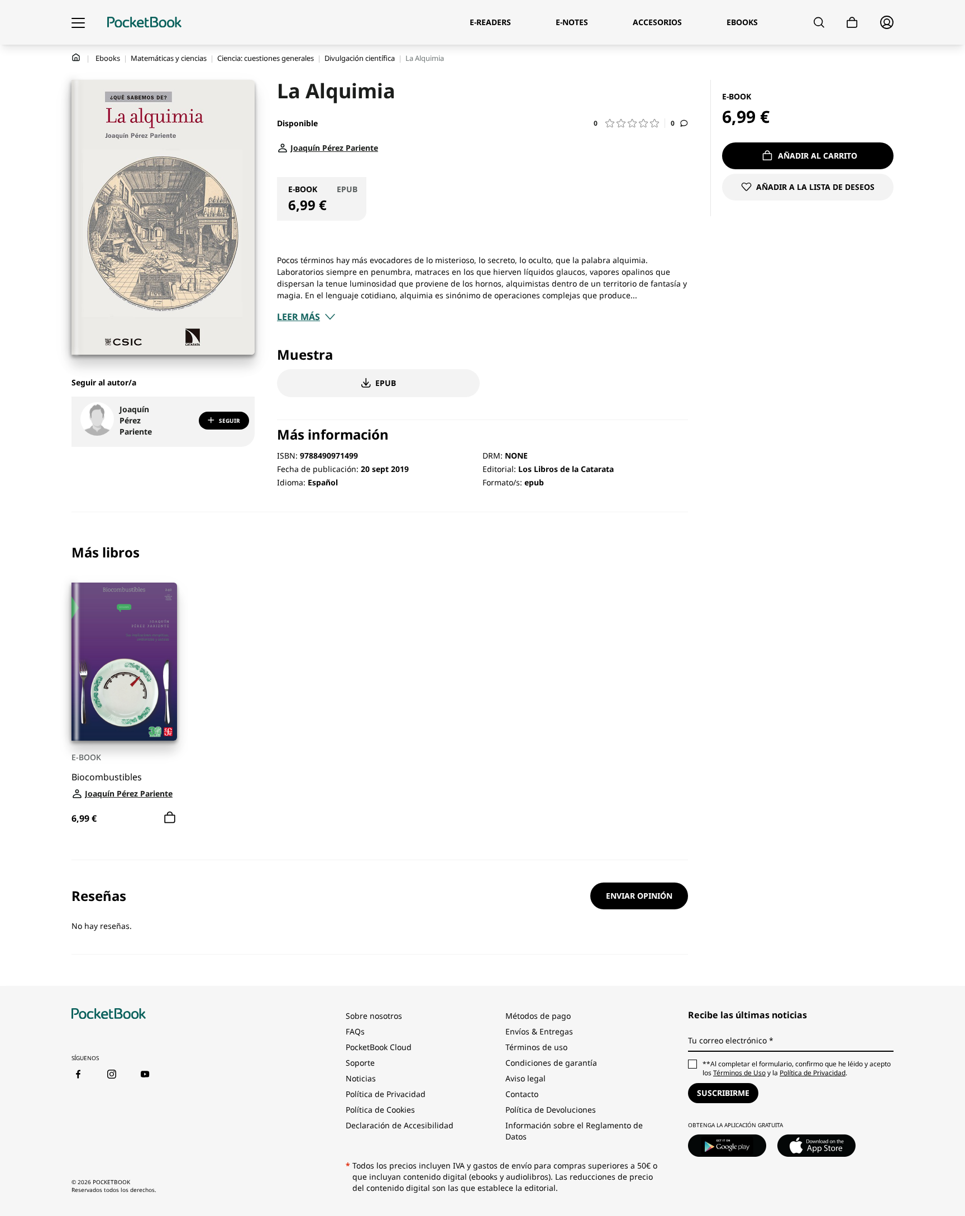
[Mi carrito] (852, 22)
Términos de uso (536, 1047)
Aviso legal (525, 1078)
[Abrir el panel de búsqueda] (819, 22)
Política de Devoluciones (550, 1109)
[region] (380, 685)
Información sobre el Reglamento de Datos (574, 1131)
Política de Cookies (380, 1109)
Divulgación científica (359, 58)
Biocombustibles (106, 777)
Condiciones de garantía (551, 1062)
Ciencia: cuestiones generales (265, 58)
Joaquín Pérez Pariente (136, 420)
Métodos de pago (538, 1015)
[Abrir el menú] (78, 22)
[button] (629, 123)
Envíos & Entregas (539, 1031)
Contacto (521, 1094)
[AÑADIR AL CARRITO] (170, 817)
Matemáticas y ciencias (169, 58)
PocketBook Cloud (379, 1047)
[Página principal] (144, 22)
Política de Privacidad (386, 1094)
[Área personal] (887, 22)
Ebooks (107, 58)
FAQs (355, 1031)
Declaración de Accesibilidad (399, 1125)
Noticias (361, 1078)
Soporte (360, 1062)
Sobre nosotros (374, 1015)
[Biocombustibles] (124, 662)
